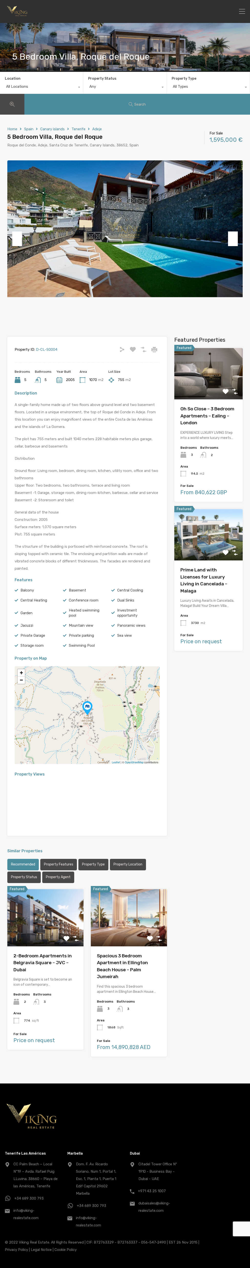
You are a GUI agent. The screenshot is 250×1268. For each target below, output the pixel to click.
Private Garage (33, 635)
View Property (45, 935)
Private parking (81, 635)
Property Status (102, 79)
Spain (28, 129)
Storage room (32, 645)
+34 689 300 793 (29, 1198)
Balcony (27, 590)
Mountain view (81, 625)
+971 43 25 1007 (152, 1191)
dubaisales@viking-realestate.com (154, 1207)
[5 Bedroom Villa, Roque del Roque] (87, 708)
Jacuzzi (27, 625)
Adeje (97, 129)
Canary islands (52, 129)
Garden (26, 613)
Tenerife (78, 129)
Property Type (184, 79)
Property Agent (58, 877)
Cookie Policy (65, 1249)
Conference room (83, 600)
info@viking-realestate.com (26, 1214)
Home (12, 129)
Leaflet (116, 762)
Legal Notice (41, 1249)
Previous (17, 238)
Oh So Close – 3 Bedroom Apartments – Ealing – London (207, 416)
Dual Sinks (125, 600)
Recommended (23, 864)
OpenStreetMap (134, 762)
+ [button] (21, 673)
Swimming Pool (82, 645)
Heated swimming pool (84, 613)
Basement (77, 590)
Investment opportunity (127, 613)
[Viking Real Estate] (17, 17)
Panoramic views (131, 625)
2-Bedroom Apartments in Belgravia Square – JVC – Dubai (42, 963)
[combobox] (41, 88)
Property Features (58, 864)
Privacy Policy (16, 1249)
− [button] (21, 680)
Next (233, 238)
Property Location (128, 864)
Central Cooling (130, 590)
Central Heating (34, 600)
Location (13, 79)
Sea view (124, 635)
